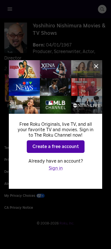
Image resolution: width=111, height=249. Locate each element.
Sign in (56, 168)
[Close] (96, 66)
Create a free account (55, 146)
